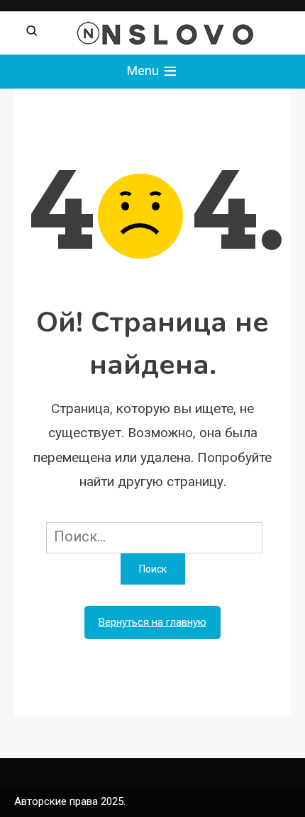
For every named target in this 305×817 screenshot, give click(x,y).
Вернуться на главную (152, 622)
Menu (144, 70)
